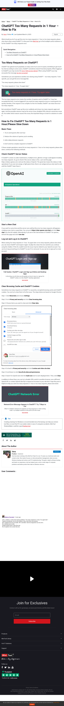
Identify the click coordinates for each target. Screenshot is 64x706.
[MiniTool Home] (6, 9)
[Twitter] (12, 34)
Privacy (27, 687)
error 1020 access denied (30, 71)
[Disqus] (32, 491)
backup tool (26, 426)
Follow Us (57, 451)
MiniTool (35, 41)
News (8, 21)
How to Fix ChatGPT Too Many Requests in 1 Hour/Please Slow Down (27, 55)
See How (32, 5)
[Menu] (60, 9)
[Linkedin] (9, 667)
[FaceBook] (2, 667)
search (53, 9)
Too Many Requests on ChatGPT (16, 52)
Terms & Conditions (34, 687)
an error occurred (22, 73)
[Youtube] (13, 667)
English (56, 34)
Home (3, 21)
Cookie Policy (56, 702)
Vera (4, 34)
